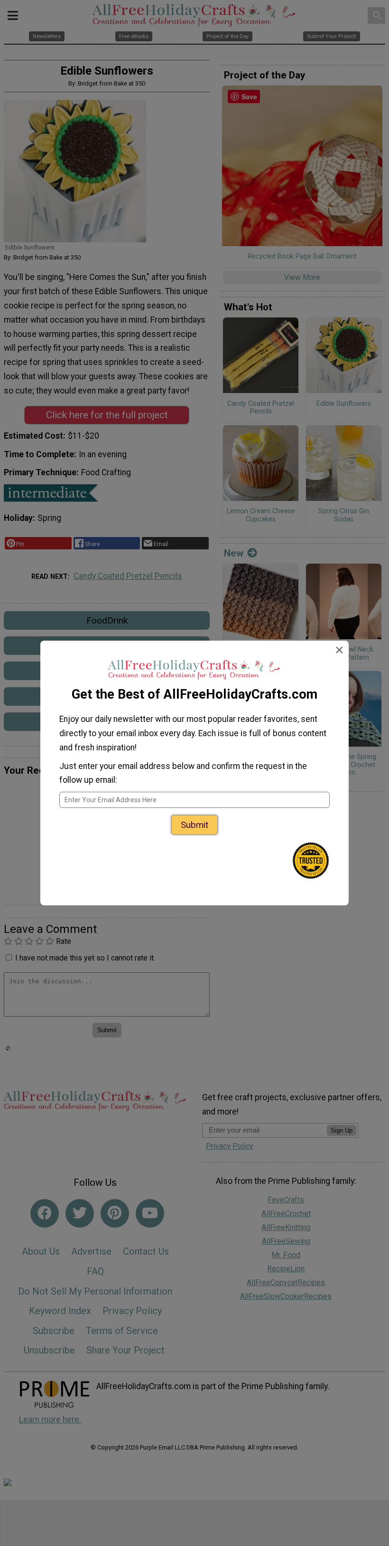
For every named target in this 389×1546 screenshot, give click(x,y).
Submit (194, 824)
